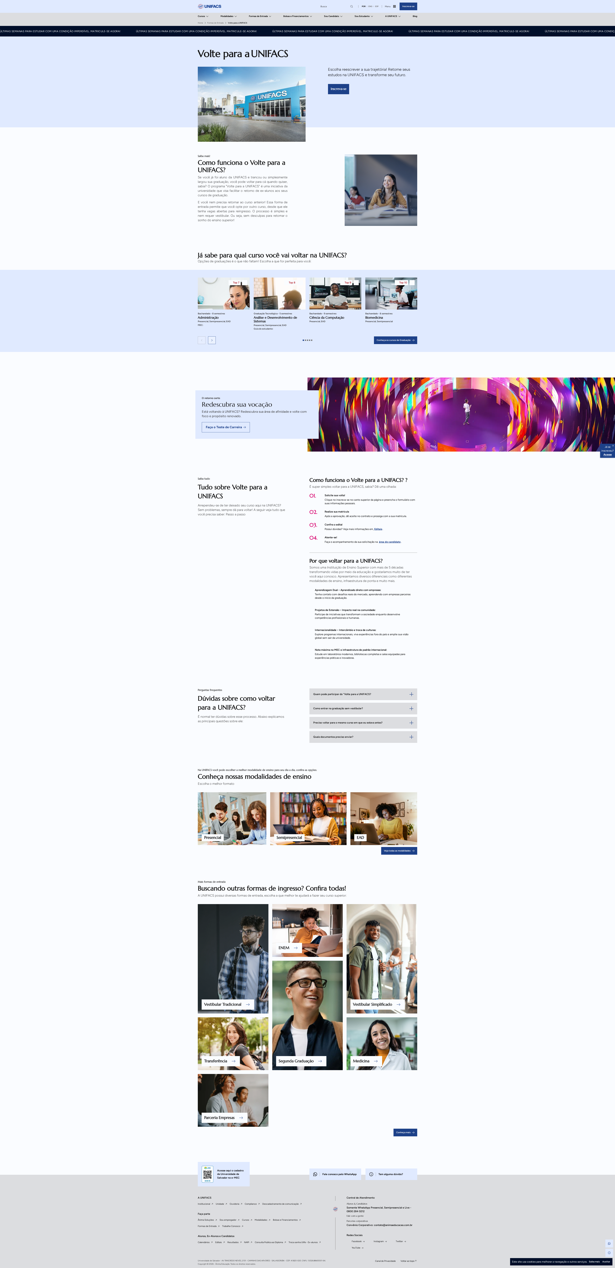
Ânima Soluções (206, 1220)
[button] (201, 340)
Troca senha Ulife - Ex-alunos (303, 1242)
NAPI (246, 1242)
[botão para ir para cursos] (322, 120)
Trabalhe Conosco (231, 1226)
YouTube (356, 1247)
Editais (218, 1242)
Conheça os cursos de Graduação (394, 340)
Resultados (233, 1242)
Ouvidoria (234, 1204)
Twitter (399, 1241)
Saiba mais (594, 1261)
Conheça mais (403, 1132)
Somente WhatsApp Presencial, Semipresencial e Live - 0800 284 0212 (379, 1209)
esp (376, 6)
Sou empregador (228, 1220)
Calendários (204, 1242)
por (364, 6)
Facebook (357, 1241)
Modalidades (227, 16)
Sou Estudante (362, 16)
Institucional (204, 1204)
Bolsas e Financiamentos (296, 16)
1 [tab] (303, 340)
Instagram (379, 1241)
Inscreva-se (408, 6)
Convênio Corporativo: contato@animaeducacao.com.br (379, 1225)
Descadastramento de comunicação (280, 1204)
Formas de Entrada (258, 16)
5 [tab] (311, 340)
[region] (307, 306)
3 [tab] (307, 340)
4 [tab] (309, 340)
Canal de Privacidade (385, 1261)
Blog (415, 16)
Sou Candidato (331, 16)
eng (370, 6)
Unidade (220, 1204)
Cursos (201, 16)
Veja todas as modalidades (397, 850)
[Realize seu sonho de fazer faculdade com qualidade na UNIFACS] (209, 6)
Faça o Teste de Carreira (224, 427)
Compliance (251, 1204)
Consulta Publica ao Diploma (269, 1242)
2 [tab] (305, 340)
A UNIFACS (391, 16)
